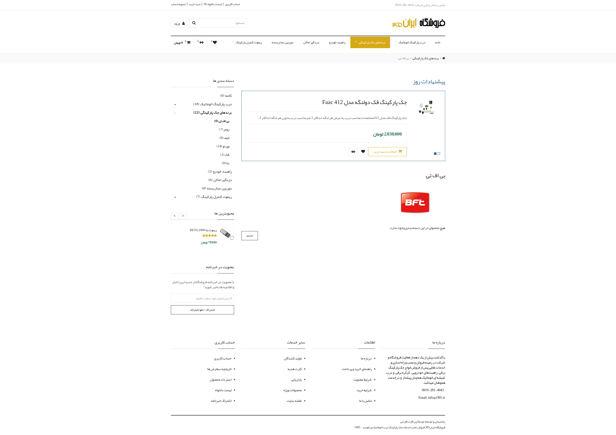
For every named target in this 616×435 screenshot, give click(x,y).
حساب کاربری (232, 4)
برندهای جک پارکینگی (372, 42)
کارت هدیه (295, 368)
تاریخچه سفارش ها (219, 368)
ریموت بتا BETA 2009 (203, 230)
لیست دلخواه (223, 390)
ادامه (249, 236)
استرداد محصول (220, 379)
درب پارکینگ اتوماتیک (411, 42)
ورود (177, 23)
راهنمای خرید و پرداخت (357, 368)
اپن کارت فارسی (409, 421)
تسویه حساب (178, 4)
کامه (226, 95)
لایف (224, 137)
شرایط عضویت (362, 379)
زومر (224, 129)
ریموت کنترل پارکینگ (249, 42)
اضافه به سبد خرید (385, 152)
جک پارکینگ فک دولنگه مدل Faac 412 (364, 102)
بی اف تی (403, 58)
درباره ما (366, 358)
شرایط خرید (364, 390)
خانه (437, 42)
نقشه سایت (294, 400)
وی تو (223, 146)
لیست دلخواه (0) (213, 4)
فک (224, 154)
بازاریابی (296, 379)
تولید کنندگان (293, 358)
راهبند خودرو (337, 42)
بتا (225, 163)
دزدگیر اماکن (311, 42)
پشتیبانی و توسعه (435, 421)
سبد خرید (194, 4)
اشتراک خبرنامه (221, 400)
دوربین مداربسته (283, 42)
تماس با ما (365, 400)
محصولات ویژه (292, 390)
